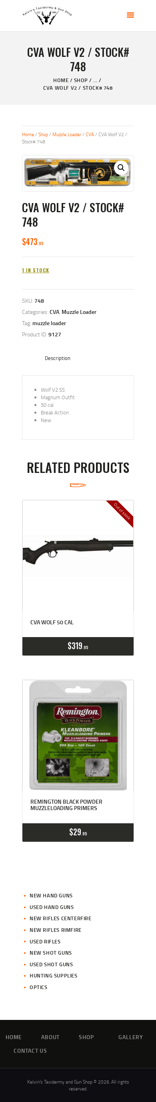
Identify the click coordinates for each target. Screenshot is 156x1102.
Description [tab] (57, 358)
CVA (90, 134)
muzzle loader (49, 323)
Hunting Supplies (54, 975)
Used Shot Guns (51, 964)
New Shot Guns (51, 952)
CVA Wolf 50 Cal (52, 622)
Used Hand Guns (52, 907)
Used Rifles (45, 941)
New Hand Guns (51, 895)
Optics (39, 987)
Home (60, 80)
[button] (121, 168)
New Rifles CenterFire (61, 918)
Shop (81, 80)
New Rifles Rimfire (56, 929)
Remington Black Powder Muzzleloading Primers (66, 804)
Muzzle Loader (66, 134)
